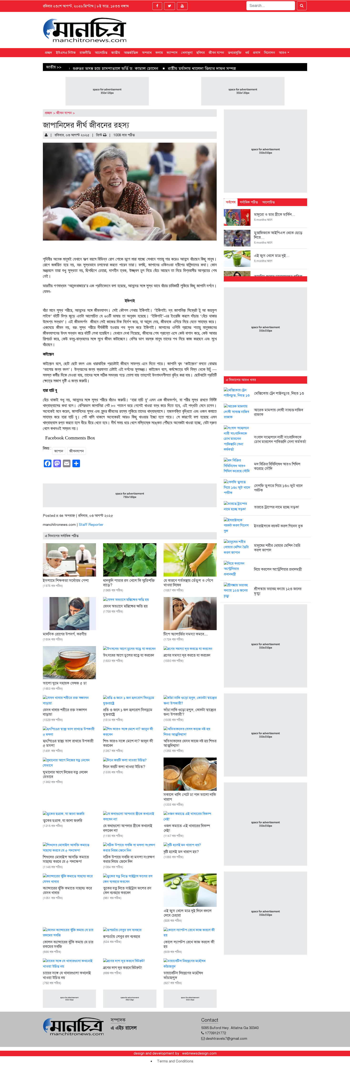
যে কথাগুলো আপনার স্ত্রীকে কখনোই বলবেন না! (127, 828)
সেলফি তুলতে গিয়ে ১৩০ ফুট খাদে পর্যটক (278, 488)
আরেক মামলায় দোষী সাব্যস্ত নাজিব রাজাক (278, 412)
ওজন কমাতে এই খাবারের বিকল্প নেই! (187, 828)
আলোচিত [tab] (268, 202)
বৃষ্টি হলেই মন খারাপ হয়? (181, 851)
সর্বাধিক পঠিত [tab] (249, 202)
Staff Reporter (91, 524)
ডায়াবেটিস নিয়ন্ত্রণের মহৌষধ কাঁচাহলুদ (183, 975)
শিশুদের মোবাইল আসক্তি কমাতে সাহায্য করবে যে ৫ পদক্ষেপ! (66, 859)
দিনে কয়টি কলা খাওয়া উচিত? (124, 766)
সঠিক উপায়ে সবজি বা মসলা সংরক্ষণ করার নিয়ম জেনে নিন (129, 859)
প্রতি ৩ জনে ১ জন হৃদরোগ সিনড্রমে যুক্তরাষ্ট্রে (127, 712)
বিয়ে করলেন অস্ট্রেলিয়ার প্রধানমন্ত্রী (278, 569)
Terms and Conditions (175, 1061)
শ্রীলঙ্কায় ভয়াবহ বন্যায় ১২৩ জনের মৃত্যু (277, 591)
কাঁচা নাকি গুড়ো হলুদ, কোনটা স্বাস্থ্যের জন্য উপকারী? (190, 712)
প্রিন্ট (99, 135)
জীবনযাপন (76, 451)
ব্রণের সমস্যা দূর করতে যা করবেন (187, 655)
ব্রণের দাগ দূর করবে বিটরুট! (122, 967)
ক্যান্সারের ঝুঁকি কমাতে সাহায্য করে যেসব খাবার (67, 890)
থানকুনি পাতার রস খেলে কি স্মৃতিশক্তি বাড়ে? (129, 583)
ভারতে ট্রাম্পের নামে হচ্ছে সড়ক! (276, 507)
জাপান (58, 451)
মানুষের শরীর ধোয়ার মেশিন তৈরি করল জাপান (277, 548)
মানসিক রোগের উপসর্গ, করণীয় (64, 634)
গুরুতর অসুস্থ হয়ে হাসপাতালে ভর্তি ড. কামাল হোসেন (115, 68)
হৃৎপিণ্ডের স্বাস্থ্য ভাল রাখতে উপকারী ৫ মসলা (68, 743)
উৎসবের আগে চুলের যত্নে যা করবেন (128, 655)
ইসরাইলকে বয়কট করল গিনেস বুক (278, 526)
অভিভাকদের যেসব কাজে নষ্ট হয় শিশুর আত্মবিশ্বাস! (190, 743)
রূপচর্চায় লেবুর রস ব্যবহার (121, 936)
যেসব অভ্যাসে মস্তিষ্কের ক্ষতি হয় (125, 606)
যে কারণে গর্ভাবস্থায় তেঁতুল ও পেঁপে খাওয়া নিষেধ (188, 583)
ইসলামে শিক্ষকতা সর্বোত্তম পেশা (66, 580)
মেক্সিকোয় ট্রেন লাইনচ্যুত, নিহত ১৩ (279, 393)
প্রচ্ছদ (48, 113)
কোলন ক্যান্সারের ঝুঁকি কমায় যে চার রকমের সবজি (68, 944)
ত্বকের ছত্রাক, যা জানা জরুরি (62, 820)
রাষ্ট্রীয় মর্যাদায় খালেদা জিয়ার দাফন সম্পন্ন (202, 68)
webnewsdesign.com (199, 1053)
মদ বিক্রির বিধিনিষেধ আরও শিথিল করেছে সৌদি (277, 466)
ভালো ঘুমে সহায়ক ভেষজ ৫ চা (64, 683)
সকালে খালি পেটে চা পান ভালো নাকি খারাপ (190, 797)
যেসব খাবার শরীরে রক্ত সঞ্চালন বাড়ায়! (65, 712)
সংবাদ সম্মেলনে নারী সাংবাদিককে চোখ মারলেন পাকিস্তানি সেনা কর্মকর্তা (280, 439)
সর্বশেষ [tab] (230, 202)
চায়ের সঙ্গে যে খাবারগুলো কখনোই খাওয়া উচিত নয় (67, 975)
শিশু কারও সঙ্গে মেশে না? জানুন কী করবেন (128, 743)
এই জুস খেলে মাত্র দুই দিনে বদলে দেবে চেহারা (188, 913)
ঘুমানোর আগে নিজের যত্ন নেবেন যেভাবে (65, 774)
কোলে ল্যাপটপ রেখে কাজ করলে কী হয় (189, 944)
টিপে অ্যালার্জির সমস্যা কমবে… (186, 634)
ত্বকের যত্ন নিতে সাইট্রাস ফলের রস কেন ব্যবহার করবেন (127, 890)
